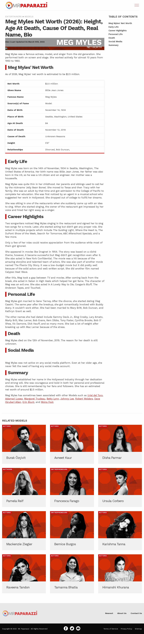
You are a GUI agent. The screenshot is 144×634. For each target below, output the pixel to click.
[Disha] (120, 444)
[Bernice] (72, 530)
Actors (7, 426)
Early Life (114, 27)
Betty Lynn (53, 398)
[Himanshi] (120, 573)
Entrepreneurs (59, 469)
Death (112, 38)
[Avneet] (72, 444)
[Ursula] (120, 487)
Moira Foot (47, 402)
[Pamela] (24, 487)
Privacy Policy (126, 629)
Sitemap (138, 629)
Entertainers (13, 16)
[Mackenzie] (24, 530)
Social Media (115, 41)
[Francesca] (72, 487)
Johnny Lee (67, 398)
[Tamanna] (72, 573)
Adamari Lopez (14, 398)
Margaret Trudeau (34, 398)
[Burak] (24, 444)
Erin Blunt (28, 402)
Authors (7, 469)
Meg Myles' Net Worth (120, 23)
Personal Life (116, 34)
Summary (113, 45)
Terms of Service (111, 629)
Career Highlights (118, 30)
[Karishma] (120, 530)
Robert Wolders (84, 398)
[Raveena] (24, 573)
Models (28, 16)
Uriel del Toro (95, 395)
